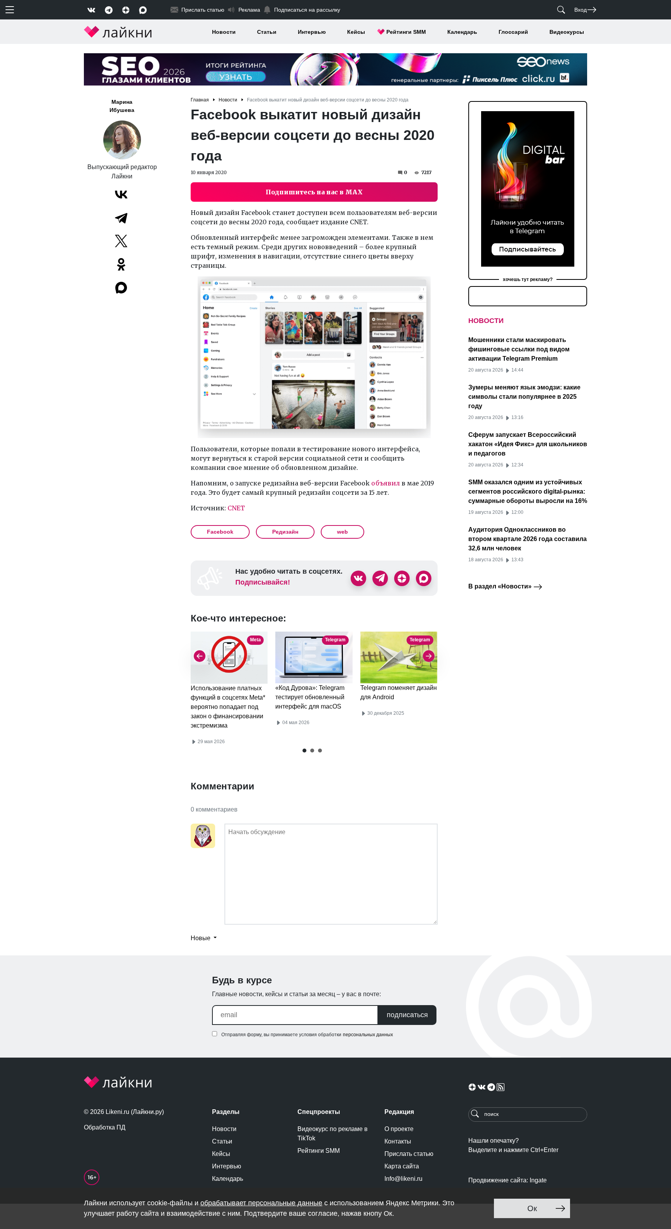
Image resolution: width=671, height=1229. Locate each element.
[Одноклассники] (121, 264)
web (342, 532)
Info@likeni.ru (403, 1178)
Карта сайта (401, 1166)
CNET (236, 508)
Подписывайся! (262, 582)
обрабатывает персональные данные (261, 1203)
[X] (121, 241)
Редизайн (285, 532)
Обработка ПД (104, 1127)
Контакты (397, 1141)
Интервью (312, 32)
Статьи (266, 32)
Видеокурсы (566, 32)
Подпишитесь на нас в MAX (314, 192)
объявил (385, 483)
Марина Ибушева (122, 106)
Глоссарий (513, 32)
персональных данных (368, 1034)
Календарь (462, 32)
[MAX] (122, 287)
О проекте (399, 1129)
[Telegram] (121, 217)
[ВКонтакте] (121, 194)
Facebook (220, 532)
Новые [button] (201, 938)
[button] (304, 750)
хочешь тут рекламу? (528, 279)
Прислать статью (408, 1153)
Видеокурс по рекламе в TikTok (332, 1134)
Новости (224, 32)
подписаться (407, 1015)
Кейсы (356, 32)
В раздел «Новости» (500, 586)
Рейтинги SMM (406, 32)
